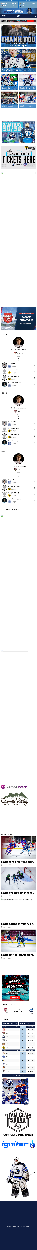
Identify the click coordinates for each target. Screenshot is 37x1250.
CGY (7, 1029)
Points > (5, 335)
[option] (9, 4)
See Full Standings (18, 1075)
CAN (7, 1037)
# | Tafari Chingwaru (14, 382)
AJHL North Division (27, 1023)
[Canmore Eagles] (18, 16)
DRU (7, 1044)
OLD (7, 1047)
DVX (7, 1057)
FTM (7, 1060)
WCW (7, 1071)
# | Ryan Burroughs (14, 376)
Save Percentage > (10, 509)
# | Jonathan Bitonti (14, 370)
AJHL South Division (10, 1023)
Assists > (5, 451)
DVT (7, 1040)
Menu (6, 16)
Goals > (5, 393)
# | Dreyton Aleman (18, 350)
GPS (7, 1064)
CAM (7, 1033)
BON (7, 1053)
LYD (7, 1067)
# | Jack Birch (12, 363)
